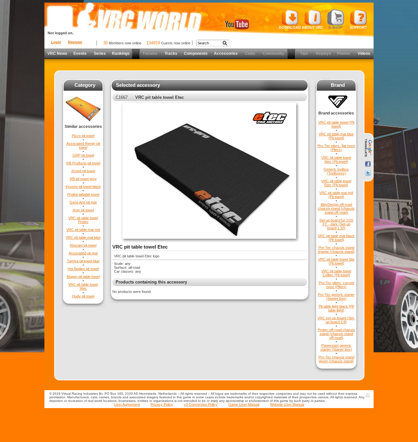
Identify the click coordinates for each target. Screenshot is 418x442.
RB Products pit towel (83, 163)
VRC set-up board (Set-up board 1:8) (336, 320)
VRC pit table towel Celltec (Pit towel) (336, 273)
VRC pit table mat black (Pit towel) (336, 238)
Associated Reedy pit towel (83, 145)
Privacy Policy (162, 404)
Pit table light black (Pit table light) (336, 308)
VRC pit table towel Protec (83, 220)
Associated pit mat (83, 253)
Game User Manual (243, 404)
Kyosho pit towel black (83, 187)
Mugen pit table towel (83, 277)
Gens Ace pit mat (83, 202)
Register (75, 42)
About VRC (312, 27)
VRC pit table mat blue (83, 237)
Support (358, 27)
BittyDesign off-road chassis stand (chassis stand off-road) (336, 208)
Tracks (171, 53)
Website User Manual (287, 404)
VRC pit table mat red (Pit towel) (336, 195)
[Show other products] (83, 123)
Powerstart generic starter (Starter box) (336, 347)
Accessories (226, 53)
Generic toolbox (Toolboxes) (336, 171)
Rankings (121, 53)
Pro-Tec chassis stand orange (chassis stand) (336, 249)
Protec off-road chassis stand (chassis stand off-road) (336, 334)
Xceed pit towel (83, 171)
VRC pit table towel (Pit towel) (336, 124)
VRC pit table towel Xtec (83, 286)
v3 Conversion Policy (200, 404)
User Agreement (127, 404)
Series (100, 53)
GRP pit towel (83, 155)
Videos (364, 53)
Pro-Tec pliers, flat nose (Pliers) (336, 148)
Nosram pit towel (83, 245)
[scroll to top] (367, 395)
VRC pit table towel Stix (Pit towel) (336, 261)
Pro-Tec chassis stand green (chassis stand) (336, 359)
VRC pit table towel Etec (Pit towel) (336, 183)
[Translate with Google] (368, 148)
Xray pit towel (83, 210)
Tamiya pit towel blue (83, 261)
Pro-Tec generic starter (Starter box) (336, 296)
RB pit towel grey (83, 179)
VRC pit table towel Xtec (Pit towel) (336, 159)
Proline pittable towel (83, 194)
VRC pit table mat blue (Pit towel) (336, 136)
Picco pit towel (83, 136)
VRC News (57, 53)
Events (80, 53)
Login (56, 42)
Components (196, 53)
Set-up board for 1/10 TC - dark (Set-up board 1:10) (336, 224)
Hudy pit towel (83, 296)
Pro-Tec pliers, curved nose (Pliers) (336, 285)
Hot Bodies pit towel (83, 269)
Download (290, 27)
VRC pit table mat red (83, 230)
